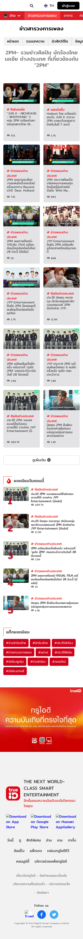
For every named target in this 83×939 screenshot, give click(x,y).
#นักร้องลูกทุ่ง (15, 661)
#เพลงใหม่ (59, 661)
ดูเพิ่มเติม (39, 460)
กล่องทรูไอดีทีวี (58, 851)
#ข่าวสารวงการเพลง (19, 652)
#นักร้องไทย (40, 642)
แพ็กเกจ (36, 851)
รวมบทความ (35, 41)
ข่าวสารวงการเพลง (42, 15)
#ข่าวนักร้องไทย (16, 642)
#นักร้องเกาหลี (15, 671)
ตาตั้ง (72, 840)
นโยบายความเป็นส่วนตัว (29, 883)
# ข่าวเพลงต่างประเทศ (17, 173)
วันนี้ (10, 840)
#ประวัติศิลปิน (63, 652)
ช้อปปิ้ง (19, 851)
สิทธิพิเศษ (33, 840)
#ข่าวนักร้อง (38, 661)
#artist (43, 652)
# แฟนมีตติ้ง (56, 109)
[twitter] (54, 914)
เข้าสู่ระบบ (68, 5)
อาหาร (68, 15)
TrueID (12, 5)
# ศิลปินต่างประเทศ (60, 293)
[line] (29, 914)
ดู (20, 840)
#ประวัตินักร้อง (63, 642)
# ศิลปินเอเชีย (16, 109)
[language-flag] (46, 5)
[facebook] (41, 914)
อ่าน (12, 15)
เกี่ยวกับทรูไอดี (25, 875)
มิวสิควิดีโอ (60, 41)
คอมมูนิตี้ (22, 861)
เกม (60, 840)
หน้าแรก (13, 41)
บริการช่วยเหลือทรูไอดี (51, 861)
